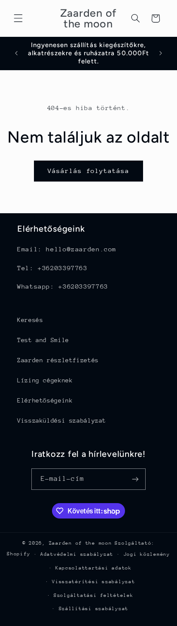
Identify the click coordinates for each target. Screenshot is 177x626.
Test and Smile (43, 340)
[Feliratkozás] (135, 478)
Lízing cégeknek (45, 380)
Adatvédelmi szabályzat (76, 554)
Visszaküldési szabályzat (61, 420)
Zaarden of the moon (80, 543)
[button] (18, 18)
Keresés (30, 319)
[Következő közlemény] (160, 53)
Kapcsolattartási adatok (93, 568)
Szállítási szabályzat (93, 608)
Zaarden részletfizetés (58, 360)
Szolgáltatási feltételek (94, 595)
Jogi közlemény (147, 554)
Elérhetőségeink (45, 400)
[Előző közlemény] (16, 53)
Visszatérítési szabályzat (93, 581)
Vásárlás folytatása (89, 170)
